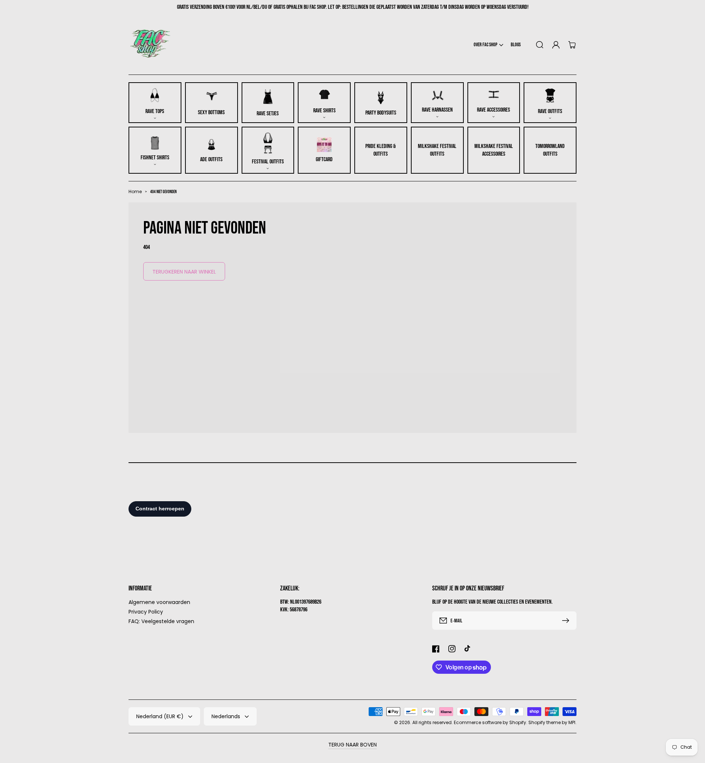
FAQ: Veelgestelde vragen (161, 621)
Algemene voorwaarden (159, 602)
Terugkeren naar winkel (184, 271)
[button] (488, 45)
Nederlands (226, 716)
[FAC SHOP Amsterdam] (151, 44)
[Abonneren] (567, 620)
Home (135, 191)
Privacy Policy (146, 611)
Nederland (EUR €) (160, 716)
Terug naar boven (352, 744)
